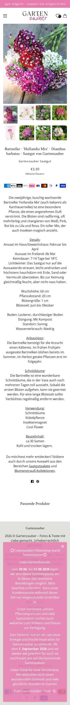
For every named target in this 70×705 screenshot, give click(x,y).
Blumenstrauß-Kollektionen (35, 471)
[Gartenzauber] (35, 16)
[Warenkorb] (65, 16)
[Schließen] (63, 546)
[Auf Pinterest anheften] (38, 481)
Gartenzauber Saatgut (35, 161)
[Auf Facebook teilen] (32, 481)
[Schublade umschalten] (5, 15)
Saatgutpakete (39, 466)
